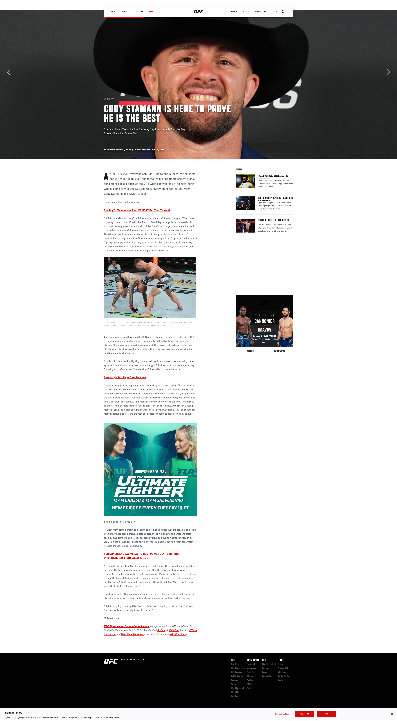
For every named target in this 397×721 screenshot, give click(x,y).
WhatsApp (251, 676)
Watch (246, 12)
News (151, 12)
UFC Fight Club (237, 688)
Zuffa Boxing (260, 12)
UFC (232, 660)
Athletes (139, 12)
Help (264, 660)
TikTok (250, 684)
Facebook (251, 664)
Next (387, 72)
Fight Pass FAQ (269, 664)
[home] (199, 11)
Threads (250, 672)
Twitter (250, 688)
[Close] (392, 714)
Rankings (125, 12)
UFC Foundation (238, 668)
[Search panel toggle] (283, 12)
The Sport (235, 664)
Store (233, 684)
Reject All (304, 714)
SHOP (274, 12)
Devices (265, 668)
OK (326, 714)
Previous (9, 72)
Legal (280, 660)
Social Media (253, 660)
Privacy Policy (284, 668)
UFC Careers (236, 672)
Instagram (251, 668)
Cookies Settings (283, 714)
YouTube (250, 680)
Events (112, 12)
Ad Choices (283, 672)
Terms (280, 664)
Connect (233, 12)
